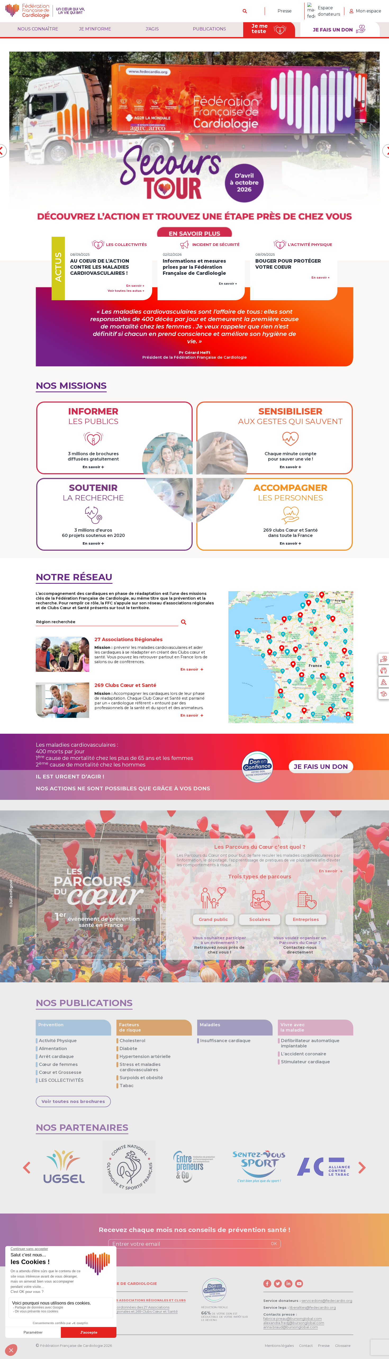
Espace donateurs (329, 11)
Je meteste (260, 28)
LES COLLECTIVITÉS (61, 1080)
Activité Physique (58, 1040)
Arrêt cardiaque (56, 1056)
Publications (209, 28)
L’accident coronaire (303, 1053)
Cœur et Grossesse (60, 1072)
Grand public (213, 919)
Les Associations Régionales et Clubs (149, 1300)
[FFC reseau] (384, 694)
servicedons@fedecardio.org (326, 1301)
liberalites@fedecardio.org (313, 1308)
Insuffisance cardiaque (225, 1040)
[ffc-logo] (45, 11)
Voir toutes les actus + (126, 291)
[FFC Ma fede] (384, 670)
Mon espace (368, 10)
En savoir (92, 467)
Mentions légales (279, 1346)
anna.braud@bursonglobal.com (290, 1327)
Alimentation (53, 1048)
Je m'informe (95, 28)
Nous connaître (37, 28)
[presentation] (27, 1168)
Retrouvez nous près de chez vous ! (219, 950)
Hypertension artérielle (145, 1056)
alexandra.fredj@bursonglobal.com (293, 1323)
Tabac (127, 1085)
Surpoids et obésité (141, 1077)
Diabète (128, 1048)
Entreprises (306, 919)
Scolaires (259, 919)
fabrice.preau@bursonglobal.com (292, 1319)
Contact (306, 1346)
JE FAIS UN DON (321, 766)
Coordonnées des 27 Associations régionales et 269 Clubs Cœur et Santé (145, 1309)
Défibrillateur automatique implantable (310, 1043)
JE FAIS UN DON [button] (333, 30)
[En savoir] (290, 657)
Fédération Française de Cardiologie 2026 (76, 1346)
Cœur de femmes (58, 1064)
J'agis (152, 28)
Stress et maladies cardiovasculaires (140, 1067)
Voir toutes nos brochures (73, 1101)
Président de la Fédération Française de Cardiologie (194, 357)
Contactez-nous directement (300, 950)
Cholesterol (132, 1040)
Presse (285, 10)
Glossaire (343, 1346)
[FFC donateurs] (384, 659)
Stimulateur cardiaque (305, 1061)
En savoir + (135, 286)
